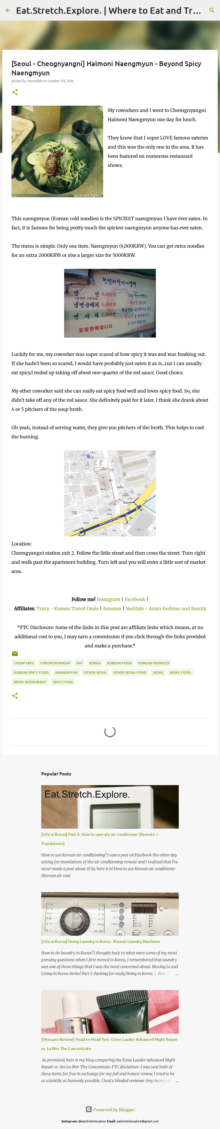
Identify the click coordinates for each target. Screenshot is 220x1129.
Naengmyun (66, 672)
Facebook (135, 599)
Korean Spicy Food (31, 672)
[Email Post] (14, 655)
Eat (79, 663)
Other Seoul (95, 672)
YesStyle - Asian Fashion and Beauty (166, 608)
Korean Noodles (153, 663)
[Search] (212, 10)
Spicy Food (63, 681)
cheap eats (24, 663)
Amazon (113, 608)
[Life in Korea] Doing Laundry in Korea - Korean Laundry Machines (100, 941)
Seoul (158, 672)
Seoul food (180, 672)
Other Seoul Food (129, 672)
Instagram (108, 599)
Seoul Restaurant (30, 681)
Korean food (119, 663)
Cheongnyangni (55, 663)
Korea (95, 663)
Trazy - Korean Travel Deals (67, 608)
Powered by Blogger (113, 1109)
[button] (14, 92)
